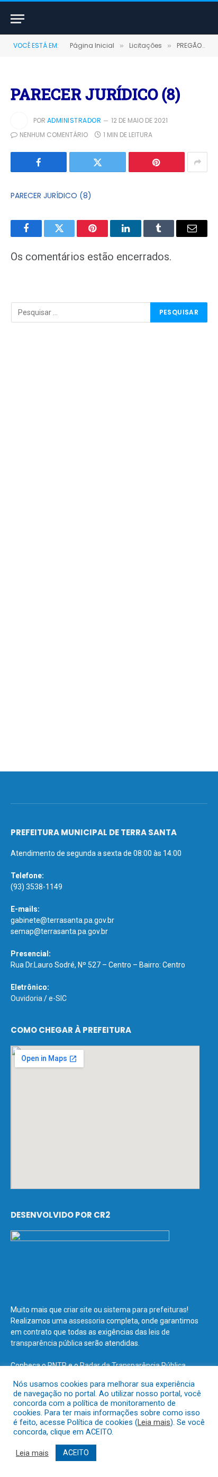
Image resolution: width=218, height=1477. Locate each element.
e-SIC (58, 998)
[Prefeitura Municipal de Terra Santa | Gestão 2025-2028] (109, 19)
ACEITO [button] (76, 1452)
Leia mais (154, 1422)
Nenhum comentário (54, 134)
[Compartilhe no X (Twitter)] (97, 162)
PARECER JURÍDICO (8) (51, 195)
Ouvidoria (26, 998)
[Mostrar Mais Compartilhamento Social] (197, 162)
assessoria (87, 1321)
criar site (77, 1309)
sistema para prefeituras (145, 1309)
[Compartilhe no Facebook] (39, 162)
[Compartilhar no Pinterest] (157, 162)
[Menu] (17, 19)
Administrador (74, 120)
